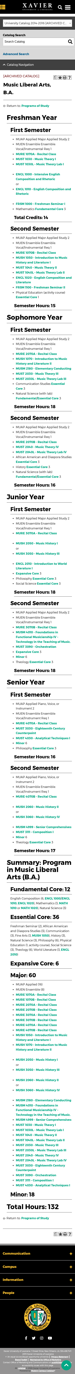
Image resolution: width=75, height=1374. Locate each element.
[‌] (3, 7)
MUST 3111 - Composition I (35, 832)
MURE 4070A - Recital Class (36, 723)
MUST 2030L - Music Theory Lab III (41, 379)
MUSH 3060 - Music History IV (38, 817)
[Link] (37, 1317)
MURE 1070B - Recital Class (36, 252)
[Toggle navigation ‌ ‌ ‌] (67, 7)
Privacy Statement (59, 1357)
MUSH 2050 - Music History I (37, 543)
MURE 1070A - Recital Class (36, 154)
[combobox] (37, 23)
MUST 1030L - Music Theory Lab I (40, 164)
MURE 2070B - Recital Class (36, 442)
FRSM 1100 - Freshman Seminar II (40, 287)
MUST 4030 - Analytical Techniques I (43, 738)
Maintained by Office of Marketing (45, 1360)
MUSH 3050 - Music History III (38, 553)
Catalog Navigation (20, 64)
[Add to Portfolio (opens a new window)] (60, 77)
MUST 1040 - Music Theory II (36, 267)
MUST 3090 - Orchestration (36, 647)
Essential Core (26, 297)
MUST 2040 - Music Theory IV (37, 447)
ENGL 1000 (53, 898)
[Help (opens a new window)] (70, 77)
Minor (20, 657)
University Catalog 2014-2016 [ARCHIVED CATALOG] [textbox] (38, 23)
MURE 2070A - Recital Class (36, 354)
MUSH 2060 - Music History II (37, 807)
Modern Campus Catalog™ (43, 1371)
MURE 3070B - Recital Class (36, 627)
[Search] (70, 42)
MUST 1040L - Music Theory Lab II (40, 272)
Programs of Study (35, 106)
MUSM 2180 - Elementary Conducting (43, 368)
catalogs (21, 1368)
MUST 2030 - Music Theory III (37, 373)
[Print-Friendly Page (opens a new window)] (65, 77)
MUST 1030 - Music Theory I (36, 159)
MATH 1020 (29, 908)
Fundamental (26, 398)
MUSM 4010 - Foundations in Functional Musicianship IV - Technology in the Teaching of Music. (43, 637)
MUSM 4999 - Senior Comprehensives (43, 827)
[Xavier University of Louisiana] (37, 7)
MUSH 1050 (40, 935)
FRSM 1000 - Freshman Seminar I (40, 204)
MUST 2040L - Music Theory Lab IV (41, 452)
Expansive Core (27, 573)
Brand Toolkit (21, 1360)
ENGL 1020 (26, 903)
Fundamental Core (49, 209)
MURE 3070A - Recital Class (36, 533)
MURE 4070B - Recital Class (36, 796)
